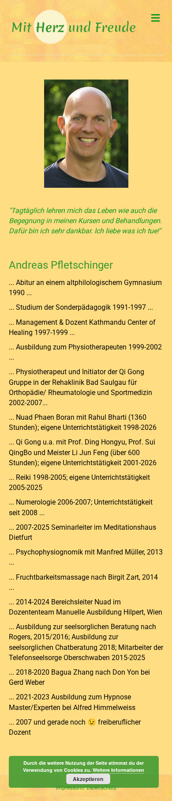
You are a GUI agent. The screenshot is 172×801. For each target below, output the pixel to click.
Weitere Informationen (118, 770)
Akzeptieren (88, 779)
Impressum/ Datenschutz (86, 788)
